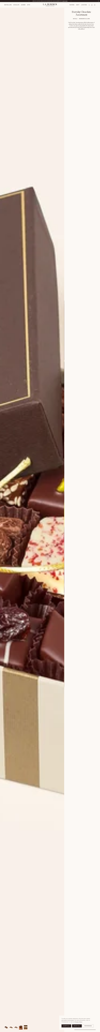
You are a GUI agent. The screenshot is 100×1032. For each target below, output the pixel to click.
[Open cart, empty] (95, 5)
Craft (77, 4)
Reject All (77, 1025)
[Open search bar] (89, 5)
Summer (23, 4)
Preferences (88, 1025)
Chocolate (16, 4)
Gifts (28, 4)
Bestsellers (8, 4)
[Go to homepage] (50, 5)
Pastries (71, 4)
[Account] (92, 5)
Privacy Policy (78, 1022)
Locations (84, 4)
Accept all (66, 1025)
